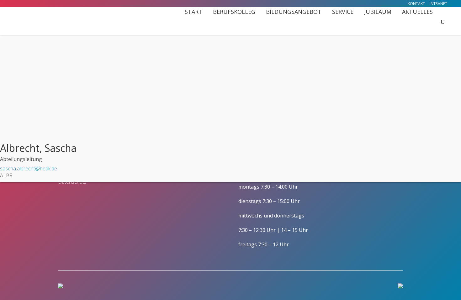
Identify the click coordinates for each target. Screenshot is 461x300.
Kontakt (416, 3)
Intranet (438, 3)
